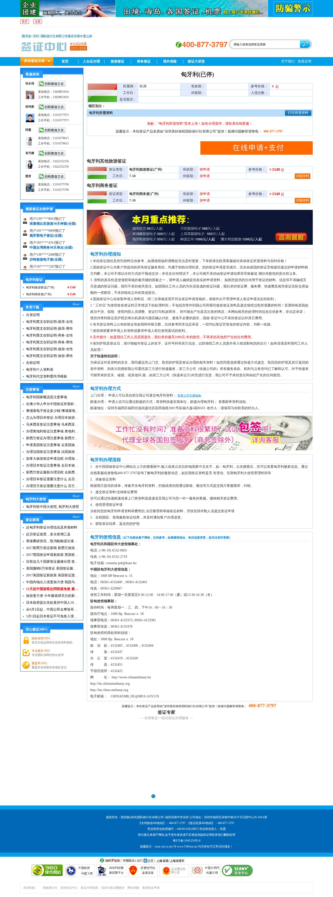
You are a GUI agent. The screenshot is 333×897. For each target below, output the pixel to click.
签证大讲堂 (196, 61)
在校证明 (33, 363)
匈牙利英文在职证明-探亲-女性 (49, 322)
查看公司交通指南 (189, 395)
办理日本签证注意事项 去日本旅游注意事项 (52, 465)
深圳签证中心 (69, 887)
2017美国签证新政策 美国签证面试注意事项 (52, 575)
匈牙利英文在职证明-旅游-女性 (49, 349)
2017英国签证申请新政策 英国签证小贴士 (52, 555)
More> (77, 304)
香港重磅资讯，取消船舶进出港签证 (52, 541)
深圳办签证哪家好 (113, 887)
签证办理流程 (89, 887)
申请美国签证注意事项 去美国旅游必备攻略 (52, 445)
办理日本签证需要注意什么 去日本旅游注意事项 (52, 479)
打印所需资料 (298, 113)
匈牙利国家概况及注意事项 (46, 397)
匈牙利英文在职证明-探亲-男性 (49, 328)
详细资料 (302, 176)
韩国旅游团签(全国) (44, 263)
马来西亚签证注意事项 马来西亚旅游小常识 (52, 424)
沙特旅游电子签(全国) (46, 251)
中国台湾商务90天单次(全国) (51, 239)
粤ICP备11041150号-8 (186, 840)
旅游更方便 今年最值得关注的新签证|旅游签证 (52, 596)
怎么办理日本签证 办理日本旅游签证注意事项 (52, 417)
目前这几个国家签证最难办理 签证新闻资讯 (52, 561)
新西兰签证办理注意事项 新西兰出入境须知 (52, 438)
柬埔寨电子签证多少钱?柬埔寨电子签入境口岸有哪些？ (52, 411)
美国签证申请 (151, 887)
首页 (65, 61)
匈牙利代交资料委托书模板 (46, 376)
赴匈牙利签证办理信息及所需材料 (51, 527)
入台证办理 (91, 61)
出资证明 (33, 315)
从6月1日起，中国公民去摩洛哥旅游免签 (52, 609)
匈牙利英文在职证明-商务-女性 (49, 335)
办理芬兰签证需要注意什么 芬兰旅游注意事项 (52, 486)
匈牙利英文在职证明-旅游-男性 (49, 356)
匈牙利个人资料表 (39, 369)
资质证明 (304, 61)
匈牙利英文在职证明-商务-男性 (49, 342)
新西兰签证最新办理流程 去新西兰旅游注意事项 (52, 472)
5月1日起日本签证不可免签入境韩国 (52, 616)
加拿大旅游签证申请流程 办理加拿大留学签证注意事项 (52, 458)
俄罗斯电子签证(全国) (46, 227)
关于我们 (288, 61)
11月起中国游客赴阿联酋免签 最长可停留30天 (52, 589)
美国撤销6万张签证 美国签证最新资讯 (52, 568)
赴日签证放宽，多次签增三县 (48, 534)
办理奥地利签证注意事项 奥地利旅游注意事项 (52, 431)
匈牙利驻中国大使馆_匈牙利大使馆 (52, 507)
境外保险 (170, 61)
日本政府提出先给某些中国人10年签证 (52, 602)
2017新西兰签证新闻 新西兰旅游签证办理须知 (52, 548)
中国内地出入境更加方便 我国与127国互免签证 (52, 582)
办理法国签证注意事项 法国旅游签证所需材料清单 (52, 452)
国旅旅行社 (50, 887)
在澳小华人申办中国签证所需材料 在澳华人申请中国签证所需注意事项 (52, 404)
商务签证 (144, 61)
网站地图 (133, 887)
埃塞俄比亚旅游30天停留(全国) (52, 215)
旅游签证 (117, 61)
